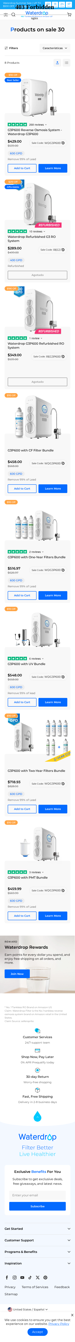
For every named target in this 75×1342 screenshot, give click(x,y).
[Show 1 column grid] (57, 63)
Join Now (17, 974)
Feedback (62, 1287)
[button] (28, 1309)
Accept (37, 1332)
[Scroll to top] (37, 1116)
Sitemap (11, 1294)
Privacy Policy (58, 1324)
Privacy (10, 1287)
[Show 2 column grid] (66, 63)
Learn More (53, 168)
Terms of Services (35, 1287)
